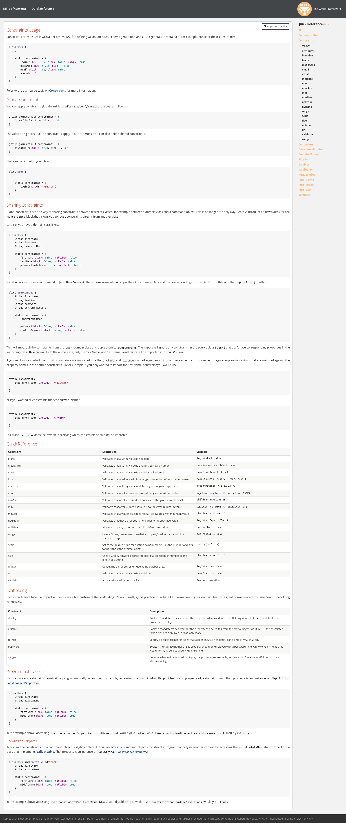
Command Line (308, 35)
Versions (304, 195)
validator (307, 134)
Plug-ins (303, 159)
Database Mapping (310, 149)
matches (307, 78)
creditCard (308, 65)
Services (303, 164)
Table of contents (14, 8)
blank (305, 60)
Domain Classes (308, 154)
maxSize (307, 88)
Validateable (45, 752)
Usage (306, 45)
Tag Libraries (306, 174)
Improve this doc (277, 26)
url (303, 129)
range (305, 111)
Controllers (305, 144)
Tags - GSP (304, 189)
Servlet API (305, 169)
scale (305, 116)
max (304, 83)
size (304, 120)
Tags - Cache (306, 179)
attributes (308, 51)
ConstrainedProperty (21, 683)
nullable (307, 106)
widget (306, 139)
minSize (307, 97)
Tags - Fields (306, 184)
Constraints (57, 90)
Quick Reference (43, 8)
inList (305, 74)
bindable (307, 55)
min (304, 92)
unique (306, 125)
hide (327, 24)
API (300, 30)
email (305, 69)
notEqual (307, 102)
